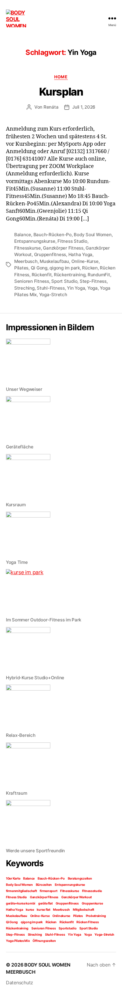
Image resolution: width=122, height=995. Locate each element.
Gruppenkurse (92, 903)
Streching (24, 288)
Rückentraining (69, 274)
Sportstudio (67, 928)
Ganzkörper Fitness (63, 248)
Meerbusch (26, 261)
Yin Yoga (76, 288)
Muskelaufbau (54, 261)
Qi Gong (39, 268)
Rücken (89, 268)
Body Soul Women (92, 234)
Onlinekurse (61, 916)
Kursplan (61, 91)
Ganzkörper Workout (76, 897)
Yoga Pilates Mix (18, 941)
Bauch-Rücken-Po (52, 234)
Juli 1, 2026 (83, 107)
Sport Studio (64, 281)
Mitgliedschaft (83, 910)
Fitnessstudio (92, 891)
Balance (22, 234)
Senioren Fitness (31, 281)
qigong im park (64, 268)
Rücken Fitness (87, 922)
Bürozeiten (44, 885)
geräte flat (45, 903)
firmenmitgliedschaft (21, 891)
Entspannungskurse (34, 241)
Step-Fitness (93, 281)
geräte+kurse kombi (20, 903)
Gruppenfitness (50, 254)
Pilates (21, 268)
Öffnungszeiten (44, 941)
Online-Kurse (85, 261)
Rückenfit (42, 274)
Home (61, 76)
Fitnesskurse (27, 248)
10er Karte (13, 878)
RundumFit (99, 274)
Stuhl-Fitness (51, 288)
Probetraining (96, 916)
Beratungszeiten (80, 878)
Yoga (92, 288)
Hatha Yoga (80, 254)
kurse (30, 910)
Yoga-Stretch (53, 294)
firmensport (48, 891)
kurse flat (43, 910)
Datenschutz (19, 983)
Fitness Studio (72, 241)
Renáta (51, 107)
